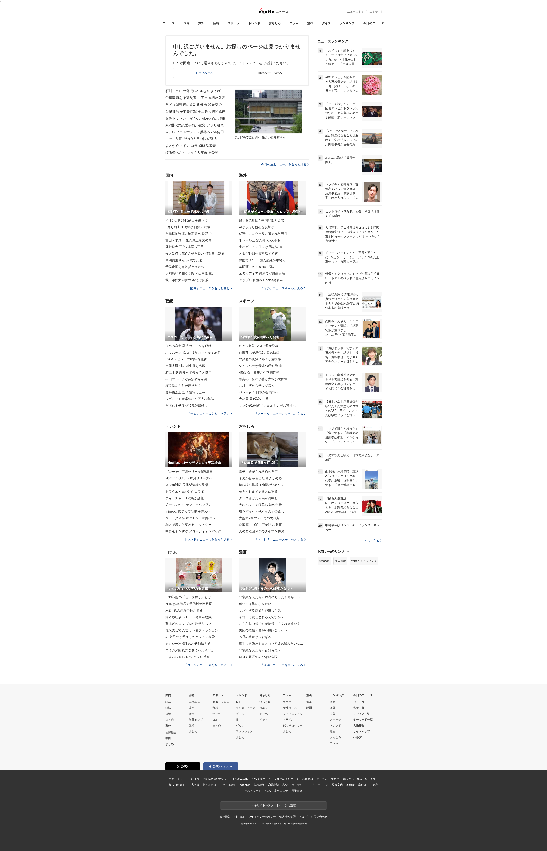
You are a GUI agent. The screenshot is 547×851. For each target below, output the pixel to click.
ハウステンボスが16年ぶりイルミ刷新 (193, 352)
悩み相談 (259, 784)
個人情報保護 (287, 816)
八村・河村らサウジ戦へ (256, 386)
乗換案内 (337, 784)
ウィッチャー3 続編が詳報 (184, 498)
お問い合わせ (319, 816)
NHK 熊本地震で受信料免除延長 (188, 604)
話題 (309, 707)
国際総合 (170, 732)
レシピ (310, 784)
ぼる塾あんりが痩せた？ (183, 386)
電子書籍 (296, 790)
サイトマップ (361, 731)
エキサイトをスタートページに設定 (273, 805)
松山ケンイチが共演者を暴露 (186, 379)
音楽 (191, 713)
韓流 (191, 725)
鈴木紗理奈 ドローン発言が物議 (188, 617)
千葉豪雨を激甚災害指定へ (184, 267)
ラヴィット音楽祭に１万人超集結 (189, 399)
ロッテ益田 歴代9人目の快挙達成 (191, 139)
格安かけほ (209, 784)
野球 (215, 707)
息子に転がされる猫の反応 (258, 472)
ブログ (335, 779)
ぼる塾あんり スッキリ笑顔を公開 (191, 152)
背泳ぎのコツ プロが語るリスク (188, 624)
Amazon (324, 561)
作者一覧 (358, 707)
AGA (268, 790)
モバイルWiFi (228, 784)
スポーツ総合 (220, 702)
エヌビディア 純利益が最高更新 (262, 273)
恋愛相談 (273, 784)
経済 (168, 707)
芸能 (216, 23)
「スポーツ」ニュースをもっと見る (279, 413)
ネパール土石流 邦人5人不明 (260, 240)
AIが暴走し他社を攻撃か (256, 227)
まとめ (169, 719)
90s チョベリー (293, 725)
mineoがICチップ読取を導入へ (187, 511)
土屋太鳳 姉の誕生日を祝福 (185, 366)
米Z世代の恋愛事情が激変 (184, 610)
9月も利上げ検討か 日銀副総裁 (187, 227)
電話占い (348, 779)
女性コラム (290, 707)
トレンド (254, 23)
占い (285, 784)
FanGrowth (240, 779)
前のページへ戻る (270, 73)
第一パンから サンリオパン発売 (188, 505)
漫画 (310, 23)
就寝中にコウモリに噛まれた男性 (263, 234)
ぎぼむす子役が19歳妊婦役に (186, 405)
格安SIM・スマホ (367, 779)
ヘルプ (357, 737)
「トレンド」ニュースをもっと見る (205, 539)
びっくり (265, 702)
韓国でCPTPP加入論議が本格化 (262, 260)
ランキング (347, 23)
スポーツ (234, 23)
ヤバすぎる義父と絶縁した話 (260, 610)
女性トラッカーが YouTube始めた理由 (195, 118)
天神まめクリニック (286, 779)
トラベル (288, 719)
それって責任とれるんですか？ (261, 617)
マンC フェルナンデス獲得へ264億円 (194, 132)
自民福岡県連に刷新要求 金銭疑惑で (193, 104)
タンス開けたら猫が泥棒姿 (258, 498)
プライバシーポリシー (262, 816)
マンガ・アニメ (245, 707)
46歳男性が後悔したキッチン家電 (190, 637)
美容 (375, 784)
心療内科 (307, 779)
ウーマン (296, 784)
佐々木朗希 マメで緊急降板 (259, 346)
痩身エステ (281, 790)
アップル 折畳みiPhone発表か (261, 280)
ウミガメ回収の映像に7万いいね (189, 650)
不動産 (350, 784)
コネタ (263, 707)
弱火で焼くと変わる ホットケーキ (190, 525)
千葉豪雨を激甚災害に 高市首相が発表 (195, 98)
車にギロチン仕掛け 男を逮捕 (260, 247)
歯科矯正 (363, 784)
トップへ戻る (204, 73)
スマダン (288, 702)
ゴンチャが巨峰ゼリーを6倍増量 (189, 472)
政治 (168, 713)
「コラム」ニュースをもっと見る (206, 665)
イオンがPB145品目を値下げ (186, 220)
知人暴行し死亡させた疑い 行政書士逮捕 (194, 253)
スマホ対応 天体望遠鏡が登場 (186, 485)
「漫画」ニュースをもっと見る (282, 665)
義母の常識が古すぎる (255, 637)
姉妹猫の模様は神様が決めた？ (261, 485)
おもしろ (275, 23)
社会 (168, 702)
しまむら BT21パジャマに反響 (187, 657)
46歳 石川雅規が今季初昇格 (259, 372)
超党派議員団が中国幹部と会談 (261, 220)
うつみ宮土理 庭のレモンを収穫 (188, 346)
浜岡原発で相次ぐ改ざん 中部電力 (190, 273)
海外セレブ (196, 719)
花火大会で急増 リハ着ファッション (191, 630)
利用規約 (239, 816)
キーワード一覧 (363, 719)
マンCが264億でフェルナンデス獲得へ (267, 405)
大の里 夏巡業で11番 (254, 399)
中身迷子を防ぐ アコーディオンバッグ (193, 531)
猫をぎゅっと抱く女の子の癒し (261, 511)
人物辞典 (358, 725)
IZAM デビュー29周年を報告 (186, 359)
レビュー (241, 702)
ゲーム (240, 713)
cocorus (245, 784)
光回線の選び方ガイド (216, 779)
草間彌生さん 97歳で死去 (184, 260)
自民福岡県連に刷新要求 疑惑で (188, 234)
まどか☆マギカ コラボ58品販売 (190, 145)
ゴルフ (216, 719)
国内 (187, 23)
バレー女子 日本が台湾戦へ (259, 392)
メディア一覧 (361, 713)
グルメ (240, 725)
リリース (359, 702)
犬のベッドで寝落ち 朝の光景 (260, 505)
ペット (263, 719)
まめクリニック (261, 779)
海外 (201, 23)
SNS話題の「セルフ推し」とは (188, 597)
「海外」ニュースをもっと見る (282, 288)
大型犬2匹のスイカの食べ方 (259, 518)
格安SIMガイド (178, 784)
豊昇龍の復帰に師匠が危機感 (260, 359)
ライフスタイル (292, 713)
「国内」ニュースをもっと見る (208, 288)
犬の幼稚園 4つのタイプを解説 (261, 531)
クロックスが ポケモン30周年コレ (190, 518)
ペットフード (253, 790)
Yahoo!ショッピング (364, 561)
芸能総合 (194, 702)
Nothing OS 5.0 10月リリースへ (188, 478)
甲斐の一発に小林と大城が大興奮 (263, 379)
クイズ (326, 23)
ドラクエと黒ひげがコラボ (184, 491)
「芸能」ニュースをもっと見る (208, 413)
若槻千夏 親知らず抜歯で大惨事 (188, 372)
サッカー (218, 713)
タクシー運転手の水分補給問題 (188, 643)
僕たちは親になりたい (255, 604)
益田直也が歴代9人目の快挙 (259, 352)
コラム (294, 23)
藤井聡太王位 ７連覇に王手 (185, 392)
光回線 (195, 784)
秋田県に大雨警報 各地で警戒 (186, 280)
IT (237, 719)
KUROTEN (192, 779)
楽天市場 (340, 561)
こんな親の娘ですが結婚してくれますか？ (269, 624)
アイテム (321, 779)
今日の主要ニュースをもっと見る (283, 164)
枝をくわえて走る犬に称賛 (258, 491)
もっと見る (371, 540)
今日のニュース (373, 23)
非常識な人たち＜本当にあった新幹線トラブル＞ (272, 597)
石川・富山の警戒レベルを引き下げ (193, 91)
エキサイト (376, 11)
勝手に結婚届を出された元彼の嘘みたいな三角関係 (272, 643)
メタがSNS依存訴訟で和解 (258, 253)
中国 (168, 738)
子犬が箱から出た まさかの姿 (260, 478)
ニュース (169, 23)
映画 (191, 707)
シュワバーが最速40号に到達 (260, 366)
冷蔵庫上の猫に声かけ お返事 (260, 525)
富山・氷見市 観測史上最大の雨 (188, 240)
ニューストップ (357, 11)
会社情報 (225, 816)
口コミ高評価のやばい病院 (258, 657)
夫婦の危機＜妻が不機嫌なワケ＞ (263, 630)
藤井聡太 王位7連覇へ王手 (184, 247)
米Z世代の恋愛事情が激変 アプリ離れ (194, 125)
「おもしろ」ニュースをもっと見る (279, 539)
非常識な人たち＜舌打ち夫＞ (260, 650)
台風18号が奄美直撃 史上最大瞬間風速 (195, 111)
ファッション (244, 731)
